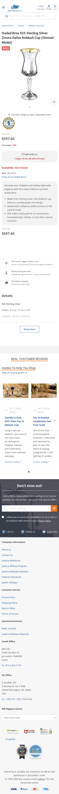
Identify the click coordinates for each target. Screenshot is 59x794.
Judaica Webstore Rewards (15, 634)
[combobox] (29, 16)
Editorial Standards (11, 577)
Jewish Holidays (10, 582)
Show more (29, 329)
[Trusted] (13, 731)
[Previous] (4, 420)
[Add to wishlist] (54, 102)
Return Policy (8, 608)
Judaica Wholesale (11, 560)
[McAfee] (29, 731)
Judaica (21, 25)
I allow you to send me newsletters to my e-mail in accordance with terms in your (31, 519)
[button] (29, 74)
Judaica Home (7, 25)
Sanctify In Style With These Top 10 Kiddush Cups (14, 421)
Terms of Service (10, 613)
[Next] (54, 420)
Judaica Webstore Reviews (15, 571)
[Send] (54, 508)
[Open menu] (3, 8)
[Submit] (6, 16)
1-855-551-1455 (13, 699)
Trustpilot (10, 739)
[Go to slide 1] (29, 107)
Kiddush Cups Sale (36, 25)
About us (6, 549)
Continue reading (12, 462)
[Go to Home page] (15, 8)
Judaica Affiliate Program (14, 566)
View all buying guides (13, 372)
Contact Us (7, 555)
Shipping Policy (9, 602)
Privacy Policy (44, 520)
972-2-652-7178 (13, 665)
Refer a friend (9, 628)
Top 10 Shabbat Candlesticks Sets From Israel (42, 421)
